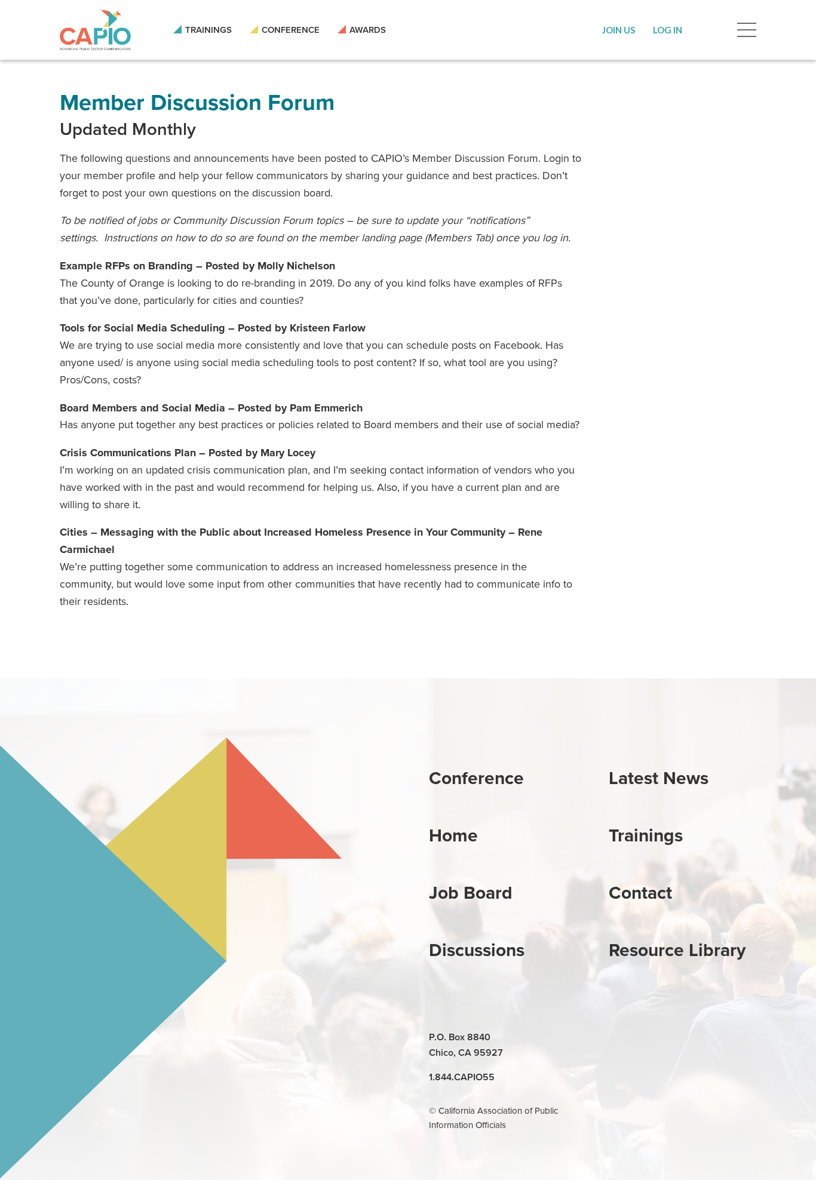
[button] (618, 30)
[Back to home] (95, 30)
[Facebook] (647, 1038)
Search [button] (709, 29)
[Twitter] (674, 1038)
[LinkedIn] (619, 1038)
